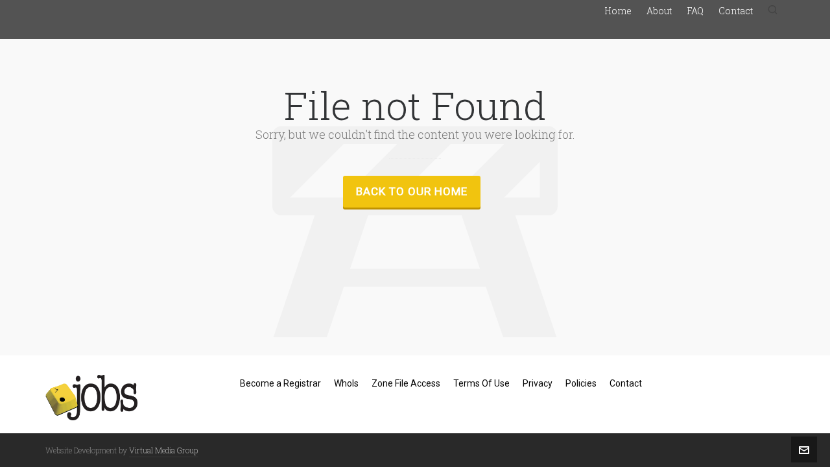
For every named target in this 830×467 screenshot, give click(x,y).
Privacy (537, 383)
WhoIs (346, 383)
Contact (626, 383)
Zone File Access (406, 383)
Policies (581, 383)
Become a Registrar (280, 383)
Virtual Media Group (163, 450)
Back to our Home (412, 191)
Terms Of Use (481, 383)
